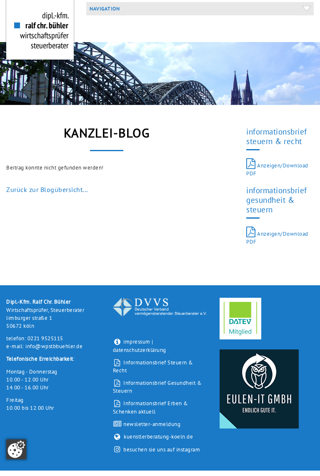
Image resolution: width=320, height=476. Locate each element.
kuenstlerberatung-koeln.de (158, 436)
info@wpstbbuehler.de (53, 346)
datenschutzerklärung (139, 350)
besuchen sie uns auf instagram (161, 449)
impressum (136, 341)
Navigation (103, 8)
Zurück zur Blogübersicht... (47, 189)
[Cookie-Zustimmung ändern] (16, 449)
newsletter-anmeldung (151, 424)
